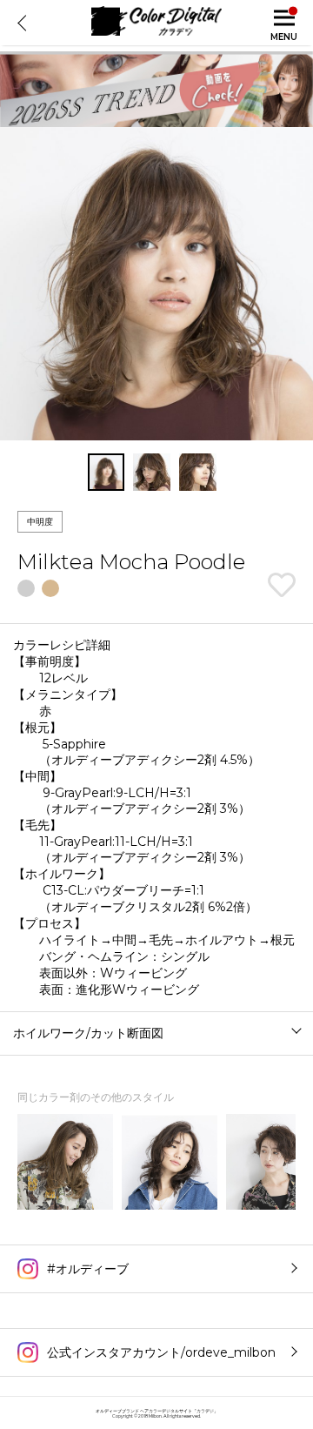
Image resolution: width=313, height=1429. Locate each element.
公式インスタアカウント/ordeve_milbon (161, 1352)
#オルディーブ (88, 1269)
